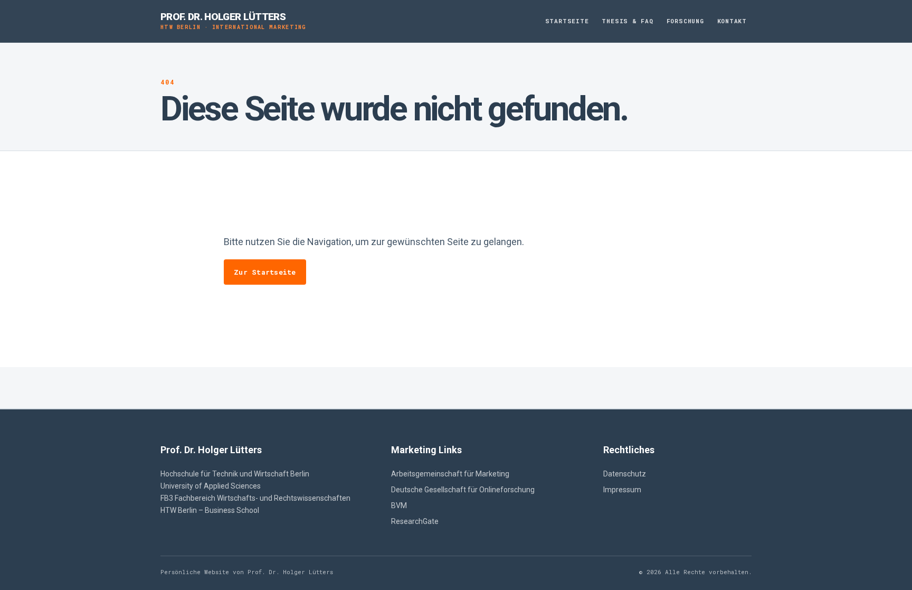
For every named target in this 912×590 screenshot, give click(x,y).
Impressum (622, 489)
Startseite (567, 21)
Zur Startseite (265, 272)
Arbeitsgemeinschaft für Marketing (450, 474)
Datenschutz (624, 474)
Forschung (685, 21)
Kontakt (732, 21)
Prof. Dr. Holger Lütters (233, 21)
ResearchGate (415, 521)
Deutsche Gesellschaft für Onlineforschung (463, 489)
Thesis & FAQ (627, 21)
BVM (399, 505)
